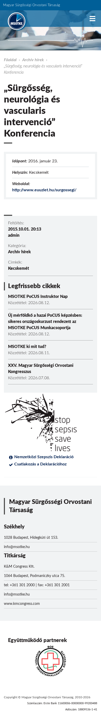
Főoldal (10, 60)
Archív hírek (33, 60)
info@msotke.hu (17, 547)
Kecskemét (18, 268)
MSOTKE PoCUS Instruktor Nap (38, 297)
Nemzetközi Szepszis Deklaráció (44, 457)
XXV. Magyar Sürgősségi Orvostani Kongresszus (40, 368)
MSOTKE (16, 21)
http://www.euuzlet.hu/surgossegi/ (44, 190)
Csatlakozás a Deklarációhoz (40, 464)
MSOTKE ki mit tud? (27, 347)
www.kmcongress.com (22, 604)
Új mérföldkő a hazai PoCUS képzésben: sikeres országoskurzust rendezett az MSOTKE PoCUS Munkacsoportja (45, 321)
